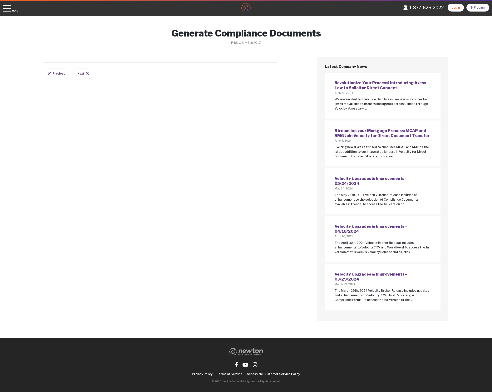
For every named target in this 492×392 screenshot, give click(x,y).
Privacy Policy (202, 374)
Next (80, 73)
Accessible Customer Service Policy (273, 374)
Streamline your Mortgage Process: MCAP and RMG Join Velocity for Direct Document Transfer (382, 133)
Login (456, 7)
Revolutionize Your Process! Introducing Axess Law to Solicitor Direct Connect (380, 85)
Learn (481, 7)
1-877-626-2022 (426, 7)
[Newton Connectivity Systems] (246, 8)
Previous (59, 73)
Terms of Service (229, 374)
